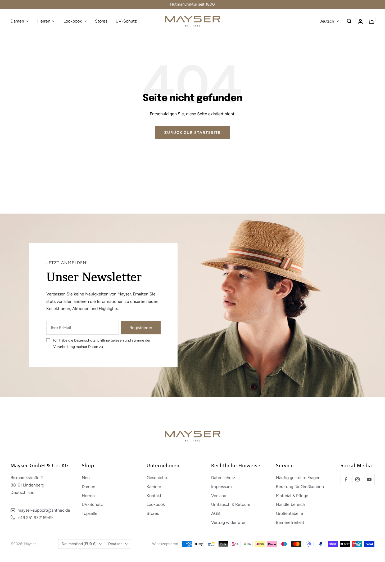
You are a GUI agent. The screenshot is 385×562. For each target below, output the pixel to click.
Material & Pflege (292, 495)
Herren (43, 21)
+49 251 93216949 (35, 517)
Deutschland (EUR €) (79, 544)
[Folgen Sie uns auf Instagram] (357, 479)
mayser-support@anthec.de (43, 510)
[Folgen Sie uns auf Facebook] (346, 479)
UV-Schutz (126, 21)
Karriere (154, 486)
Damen (17, 21)
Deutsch (326, 21)
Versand (218, 495)
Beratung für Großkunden (300, 486)
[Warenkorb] (371, 21)
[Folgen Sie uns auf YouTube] (369, 479)
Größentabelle (289, 513)
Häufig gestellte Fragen (298, 477)
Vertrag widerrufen (229, 522)
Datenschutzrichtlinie (92, 340)
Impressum (221, 486)
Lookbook (73, 21)
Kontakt (154, 495)
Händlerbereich (290, 504)
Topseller (90, 513)
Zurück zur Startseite (192, 132)
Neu (86, 477)
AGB (215, 513)
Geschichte (158, 477)
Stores (101, 21)
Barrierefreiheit (290, 522)
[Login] (360, 21)
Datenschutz (223, 477)
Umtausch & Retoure (230, 504)
